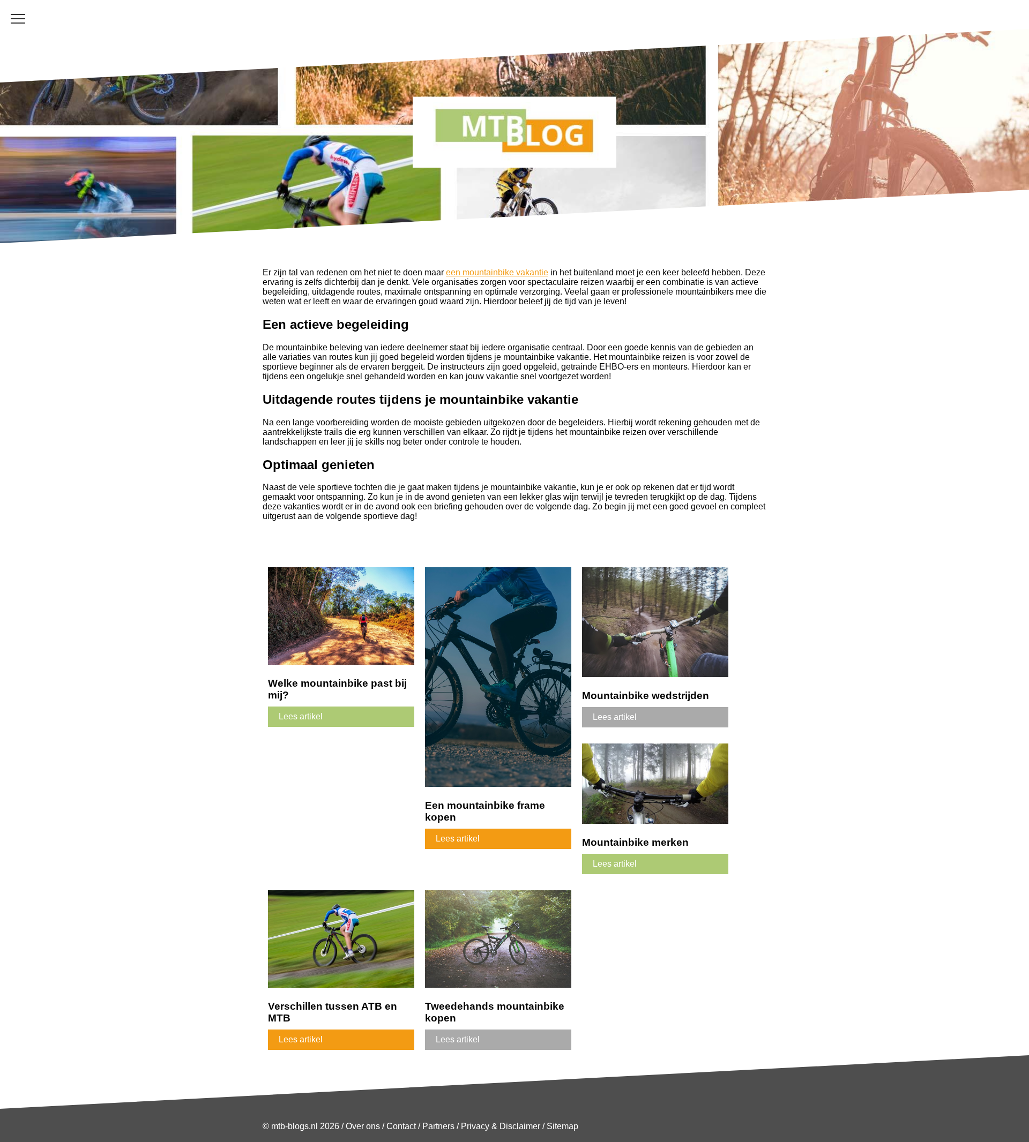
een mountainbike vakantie (497, 272)
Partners (438, 1126)
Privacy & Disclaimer (500, 1126)
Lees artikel (301, 716)
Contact (401, 1126)
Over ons (363, 1126)
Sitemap (562, 1126)
